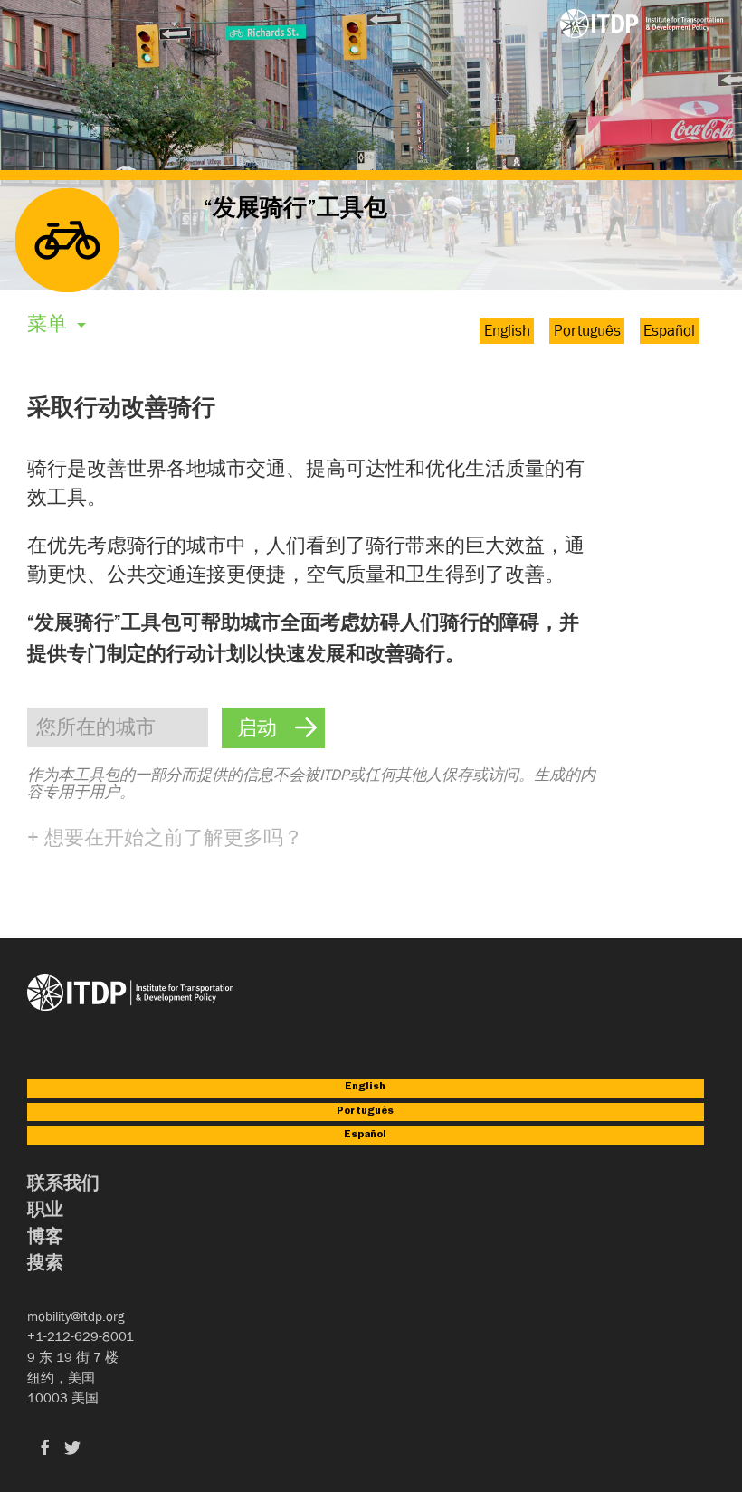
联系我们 (63, 1185)
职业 (45, 1212)
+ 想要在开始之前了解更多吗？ (165, 837)
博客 (45, 1239)
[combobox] (117, 727)
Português (587, 330)
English (507, 330)
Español (669, 330)
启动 (257, 731)
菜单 (49, 323)
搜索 (45, 1265)
